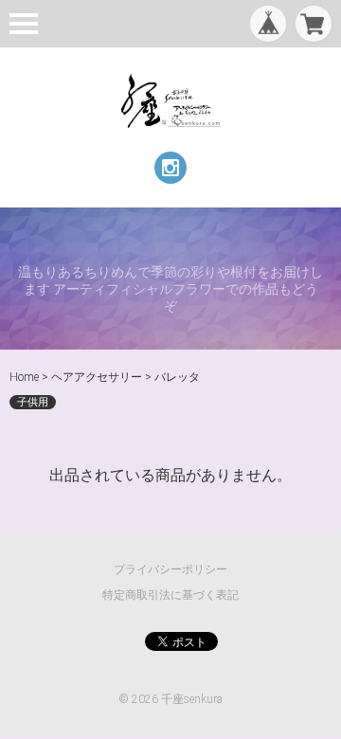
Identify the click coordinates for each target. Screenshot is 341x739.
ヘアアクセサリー (96, 377)
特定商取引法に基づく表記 (170, 595)
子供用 (32, 402)
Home (24, 377)
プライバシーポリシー (170, 569)
